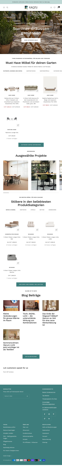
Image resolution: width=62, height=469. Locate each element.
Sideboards (52, 209)
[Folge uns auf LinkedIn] (49, 418)
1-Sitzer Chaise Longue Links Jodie (50, 238)
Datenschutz (46, 430)
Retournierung (46, 439)
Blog (4, 444)
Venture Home (11, 129)
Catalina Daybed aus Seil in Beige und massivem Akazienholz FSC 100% (50, 100)
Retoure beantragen (9, 430)
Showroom (26, 430)
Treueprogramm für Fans (49, 399)
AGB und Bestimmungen (49, 427)
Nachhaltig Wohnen (8, 447)
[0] (54, 7)
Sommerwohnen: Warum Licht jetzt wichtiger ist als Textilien (11, 346)
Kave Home (12, 95)
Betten (42, 209)
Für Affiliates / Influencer (30, 442)
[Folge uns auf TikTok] (44, 418)
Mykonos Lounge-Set (12, 132)
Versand (44, 436)
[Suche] (7, 7)
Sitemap (44, 442)
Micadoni (31, 234)
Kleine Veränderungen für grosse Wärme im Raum (11, 317)
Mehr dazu (47, 2)
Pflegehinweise (7, 441)
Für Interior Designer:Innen (11, 450)
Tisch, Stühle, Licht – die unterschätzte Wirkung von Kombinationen (30, 318)
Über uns (25, 427)
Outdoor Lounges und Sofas (12, 71)
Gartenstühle (44, 71)
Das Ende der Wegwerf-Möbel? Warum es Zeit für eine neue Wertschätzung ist (50, 319)
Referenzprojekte (28, 436)
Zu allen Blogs (31, 356)
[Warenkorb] (58, 7)
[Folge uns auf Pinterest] (53, 414)
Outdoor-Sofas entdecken (31, 144)
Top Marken (45, 395)
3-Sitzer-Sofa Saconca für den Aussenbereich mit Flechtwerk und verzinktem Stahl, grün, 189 (31, 101)
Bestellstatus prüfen (9, 427)
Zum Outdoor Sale (31, 40)
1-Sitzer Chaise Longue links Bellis (31, 238)
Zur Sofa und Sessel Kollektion (31, 284)
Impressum (45, 433)
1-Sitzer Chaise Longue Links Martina (11, 271)
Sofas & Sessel (11, 209)
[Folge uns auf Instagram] (49, 414)
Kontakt (25, 439)
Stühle (33, 209)
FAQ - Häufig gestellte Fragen (9, 437)
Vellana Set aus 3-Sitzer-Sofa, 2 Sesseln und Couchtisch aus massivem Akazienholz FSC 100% (11, 101)
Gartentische (31, 71)
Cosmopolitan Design (12, 234)
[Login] (51, 7)
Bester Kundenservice (48, 392)
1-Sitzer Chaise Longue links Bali (11, 238)
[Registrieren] (27, 396)
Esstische (23, 209)
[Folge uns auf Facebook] (44, 414)
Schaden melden (8, 433)
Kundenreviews (27, 433)
